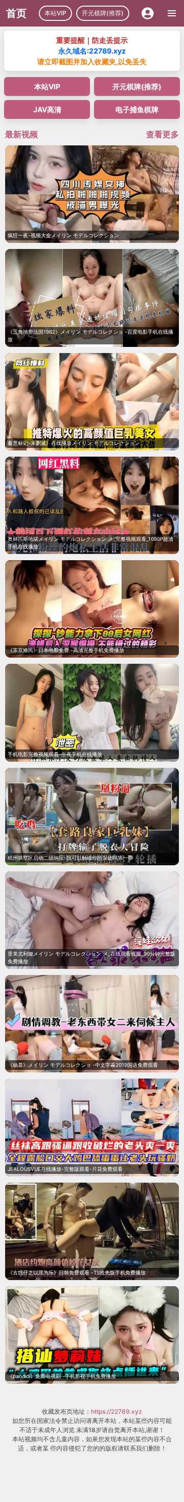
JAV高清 (47, 109)
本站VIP (55, 13)
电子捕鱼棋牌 (137, 109)
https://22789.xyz (116, 1411)
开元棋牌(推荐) (103, 13)
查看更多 (162, 134)
